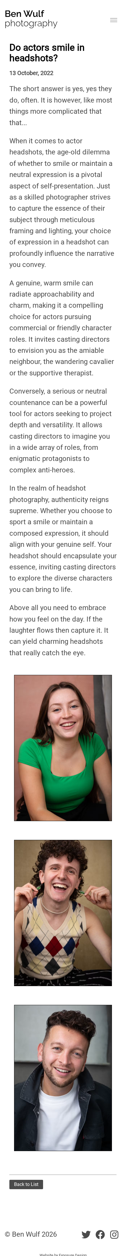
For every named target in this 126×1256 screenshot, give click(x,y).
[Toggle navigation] (113, 20)
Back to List (26, 1184)
